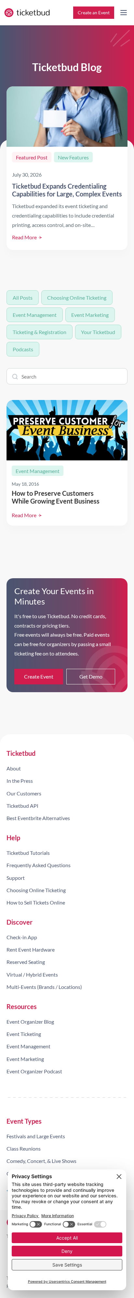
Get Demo (90, 676)
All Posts (23, 297)
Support (16, 878)
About (14, 768)
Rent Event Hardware (31, 949)
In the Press (20, 781)
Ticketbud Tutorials (28, 853)
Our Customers (24, 793)
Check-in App (22, 937)
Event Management (35, 315)
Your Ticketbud (98, 332)
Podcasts (23, 349)
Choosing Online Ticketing (76, 297)
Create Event (38, 676)
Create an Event (94, 12)
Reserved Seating (26, 962)
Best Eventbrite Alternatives (38, 818)
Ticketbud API (22, 806)
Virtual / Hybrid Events (32, 974)
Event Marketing (90, 315)
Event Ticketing (24, 1034)
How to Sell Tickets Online (36, 902)
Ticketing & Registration (39, 332)
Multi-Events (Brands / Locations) (44, 987)
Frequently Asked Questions (39, 865)
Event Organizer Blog (30, 1021)
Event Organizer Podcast (34, 1071)
